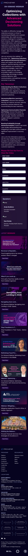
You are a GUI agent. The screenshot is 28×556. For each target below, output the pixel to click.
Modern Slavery (12, 543)
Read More (5, 258)
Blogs (16, 461)
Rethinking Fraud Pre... (9, 353)
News (16, 459)
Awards (16, 463)
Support (3, 469)
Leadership (4, 465)
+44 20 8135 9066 (6, 489)
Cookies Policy (13, 542)
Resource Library (19, 455)
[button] (26, 2)
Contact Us (4, 471)
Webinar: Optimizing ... (9, 378)
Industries (3, 459)
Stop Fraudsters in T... (8, 327)
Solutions (3, 457)
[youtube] (2, 538)
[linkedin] (4, 538)
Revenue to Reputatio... (9, 251)
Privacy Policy (4, 542)
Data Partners (4, 463)
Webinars (17, 457)
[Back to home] (8, 2)
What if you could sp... (8, 276)
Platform (3, 455)
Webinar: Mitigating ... (8, 406)
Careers (3, 467)
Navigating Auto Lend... (9, 302)
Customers (4, 461)
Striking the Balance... (8, 431)
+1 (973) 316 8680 (17, 482)
